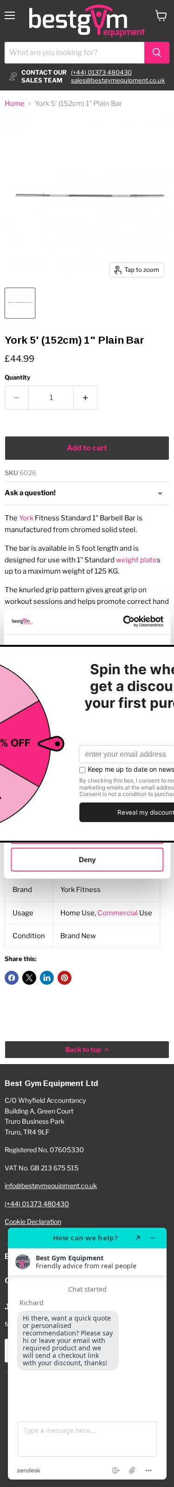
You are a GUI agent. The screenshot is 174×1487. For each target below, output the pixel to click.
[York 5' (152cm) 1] (20, 303)
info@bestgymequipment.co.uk (51, 1186)
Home (15, 104)
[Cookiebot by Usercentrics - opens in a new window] (123, 621)
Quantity (17, 377)
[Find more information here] (87, 1353)
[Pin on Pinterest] (64, 978)
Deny (87, 859)
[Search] (156, 52)
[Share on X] (29, 978)
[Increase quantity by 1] (85, 398)
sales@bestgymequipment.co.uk (118, 80)
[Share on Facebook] (12, 978)
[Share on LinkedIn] (47, 978)
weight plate (136, 560)
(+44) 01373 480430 (101, 72)
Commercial (117, 913)
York (26, 518)
